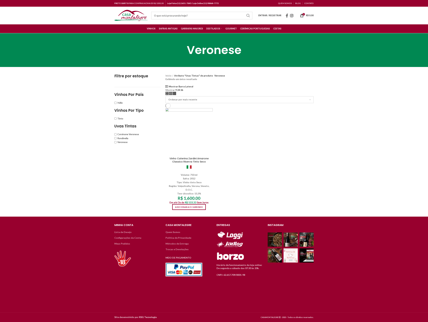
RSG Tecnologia (148, 317)
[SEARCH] (248, 15)
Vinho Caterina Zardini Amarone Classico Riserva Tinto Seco (189, 160)
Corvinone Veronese (128, 134)
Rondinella (122, 138)
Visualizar (210, 121)
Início (169, 75)
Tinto (120, 118)
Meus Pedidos (122, 243)
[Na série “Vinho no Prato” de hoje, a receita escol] (275, 239)
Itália (120, 102)
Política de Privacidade (178, 237)
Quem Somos (173, 232)
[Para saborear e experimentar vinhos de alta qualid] (306, 255)
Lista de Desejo (123, 232)
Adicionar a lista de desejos (210, 128)
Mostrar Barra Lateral (181, 86)
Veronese (122, 142)
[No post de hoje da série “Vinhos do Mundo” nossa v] (291, 239)
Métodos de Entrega (177, 243)
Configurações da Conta (127, 237)
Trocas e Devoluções (177, 249)
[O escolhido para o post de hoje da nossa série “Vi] (275, 255)
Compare (210, 113)
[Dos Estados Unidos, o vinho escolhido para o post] (306, 239)
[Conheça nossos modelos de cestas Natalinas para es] (291, 255)
